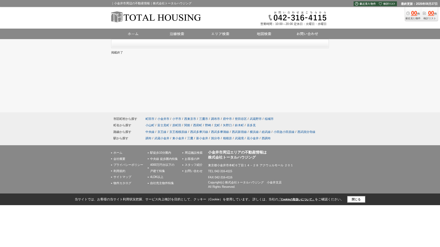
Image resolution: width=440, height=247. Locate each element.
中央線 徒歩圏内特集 (164, 159)
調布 (148, 138)
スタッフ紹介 (194, 164)
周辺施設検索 (194, 152)
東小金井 (178, 138)
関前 (187, 125)
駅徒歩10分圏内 (160, 152)
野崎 (208, 125)
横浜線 (254, 132)
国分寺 (215, 138)
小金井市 (163, 119)
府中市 (227, 119)
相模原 (227, 138)
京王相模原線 (178, 132)
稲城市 (269, 119)
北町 (217, 125)
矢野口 (227, 125)
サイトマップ (122, 177)
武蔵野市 (256, 119)
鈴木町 (239, 125)
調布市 (215, 119)
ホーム (117, 152)
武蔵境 (239, 138)
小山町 (150, 125)
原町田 (176, 125)
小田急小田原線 (284, 132)
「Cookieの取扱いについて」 (296, 199)
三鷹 (190, 138)
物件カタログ (122, 183)
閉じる (356, 199)
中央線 (150, 132)
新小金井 (202, 138)
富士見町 (163, 125)
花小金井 (253, 138)
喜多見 (251, 125)
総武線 (266, 132)
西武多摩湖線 (220, 132)
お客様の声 (192, 159)
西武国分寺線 (306, 132)
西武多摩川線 (199, 132)
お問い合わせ (194, 171)
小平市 (176, 119)
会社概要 (119, 159)
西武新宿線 (239, 132)
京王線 (161, 132)
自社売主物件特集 (162, 183)
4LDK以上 (156, 177)
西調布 (266, 138)
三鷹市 (203, 119)
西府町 (197, 125)
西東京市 (190, 119)
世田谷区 (241, 119)
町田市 (150, 119)
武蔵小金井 (161, 138)
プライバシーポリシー (128, 164)
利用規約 (119, 171)
